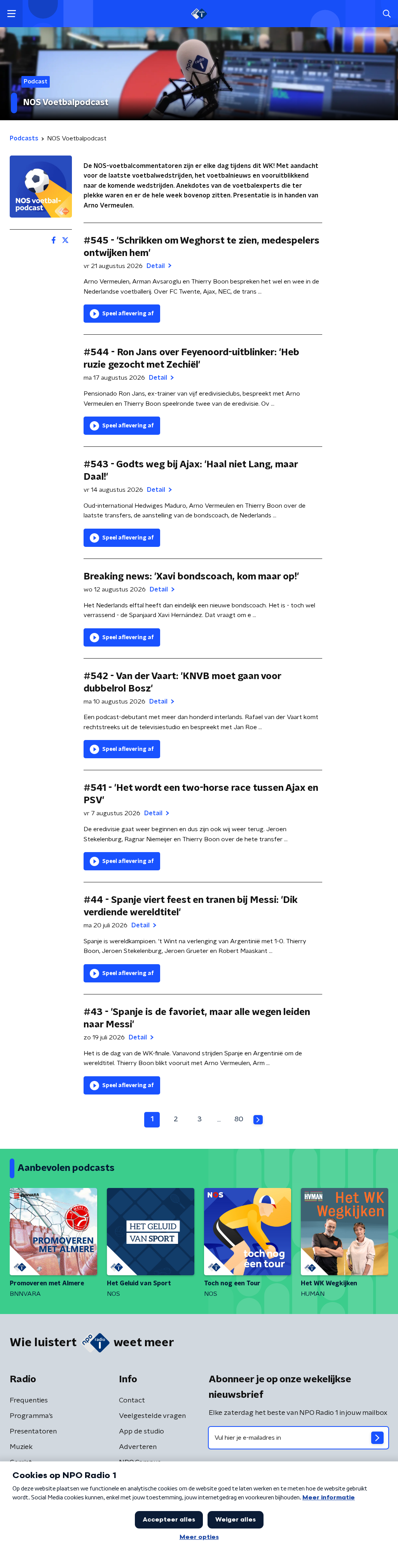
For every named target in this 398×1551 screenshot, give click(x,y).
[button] (11, 14)
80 (238, 1119)
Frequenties (29, 1400)
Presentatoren (33, 1431)
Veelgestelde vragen (152, 1416)
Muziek (21, 1447)
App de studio (141, 1431)
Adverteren (138, 1447)
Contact (132, 1400)
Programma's (31, 1416)
